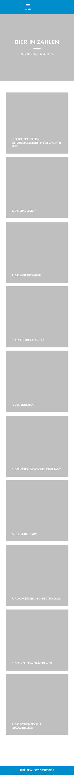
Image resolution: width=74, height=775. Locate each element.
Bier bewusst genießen (37, 770)
